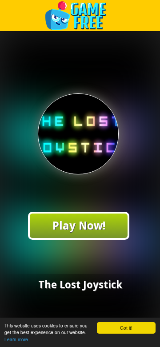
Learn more (16, 339)
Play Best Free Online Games (80, 15)
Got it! (126, 327)
